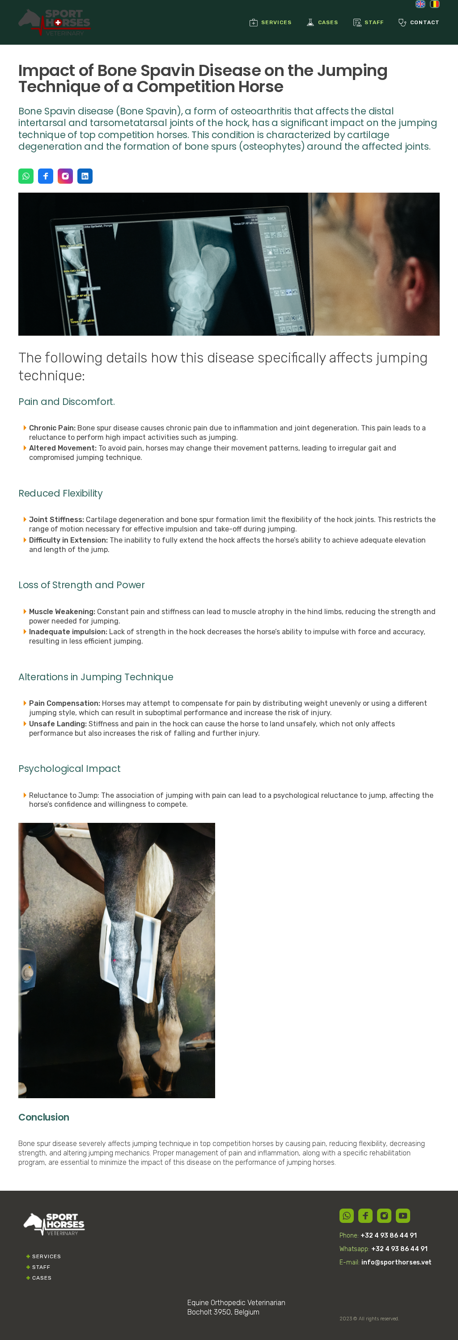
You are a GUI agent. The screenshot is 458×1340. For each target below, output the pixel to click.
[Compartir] (346, 1216)
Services (46, 1256)
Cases (42, 1278)
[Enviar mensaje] (26, 176)
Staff (41, 1267)
